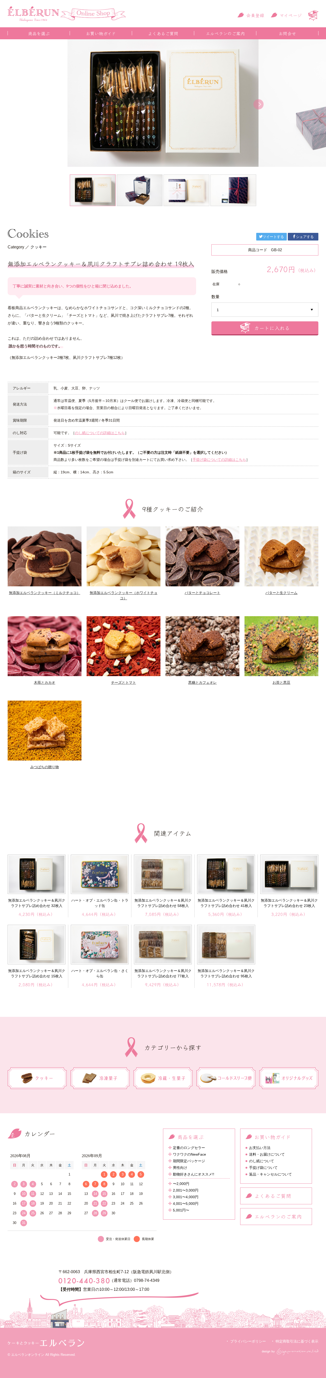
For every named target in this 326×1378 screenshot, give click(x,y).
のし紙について (261, 1161)
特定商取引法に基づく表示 (297, 1341)
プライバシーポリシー (248, 1341)
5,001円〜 (181, 1210)
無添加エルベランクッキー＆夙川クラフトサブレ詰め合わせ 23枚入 (289, 903)
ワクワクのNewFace (189, 1154)
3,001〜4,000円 (185, 1197)
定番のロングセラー (189, 1148)
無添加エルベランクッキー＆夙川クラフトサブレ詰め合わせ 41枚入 (226, 903)
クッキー (38, 247)
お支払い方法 (259, 1148)
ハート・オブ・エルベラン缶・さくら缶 (99, 973)
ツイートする (273, 237)
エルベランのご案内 (225, 33)
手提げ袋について (263, 1168)
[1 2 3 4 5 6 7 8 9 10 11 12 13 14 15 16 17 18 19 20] (265, 310)
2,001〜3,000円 (185, 1190)
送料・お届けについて (267, 1154)
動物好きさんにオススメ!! (193, 1174)
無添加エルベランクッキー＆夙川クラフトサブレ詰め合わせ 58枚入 (163, 903)
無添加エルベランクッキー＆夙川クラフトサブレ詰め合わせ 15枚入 (36, 973)
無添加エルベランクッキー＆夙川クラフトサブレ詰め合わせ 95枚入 (226, 973)
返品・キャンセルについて (270, 1174)
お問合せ (287, 33)
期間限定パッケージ (189, 1161)
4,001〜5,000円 (185, 1204)
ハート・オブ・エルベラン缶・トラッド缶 (99, 903)
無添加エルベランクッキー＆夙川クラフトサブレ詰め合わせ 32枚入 (36, 903)
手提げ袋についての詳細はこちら (219, 460)
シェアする (305, 237)
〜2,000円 (181, 1184)
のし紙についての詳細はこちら (100, 433)
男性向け (180, 1168)
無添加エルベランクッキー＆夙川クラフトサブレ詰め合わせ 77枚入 (163, 973)
